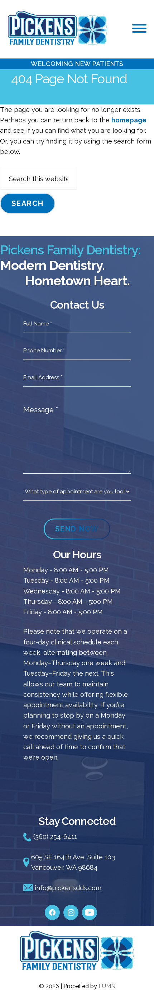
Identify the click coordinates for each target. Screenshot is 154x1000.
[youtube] (89, 908)
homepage (128, 120)
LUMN (106, 986)
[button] (139, 28)
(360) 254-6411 (54, 836)
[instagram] (70, 908)
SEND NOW (77, 529)
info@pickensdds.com (67, 888)
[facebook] (52, 908)
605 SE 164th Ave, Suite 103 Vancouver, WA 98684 (73, 862)
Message (40, 409)
